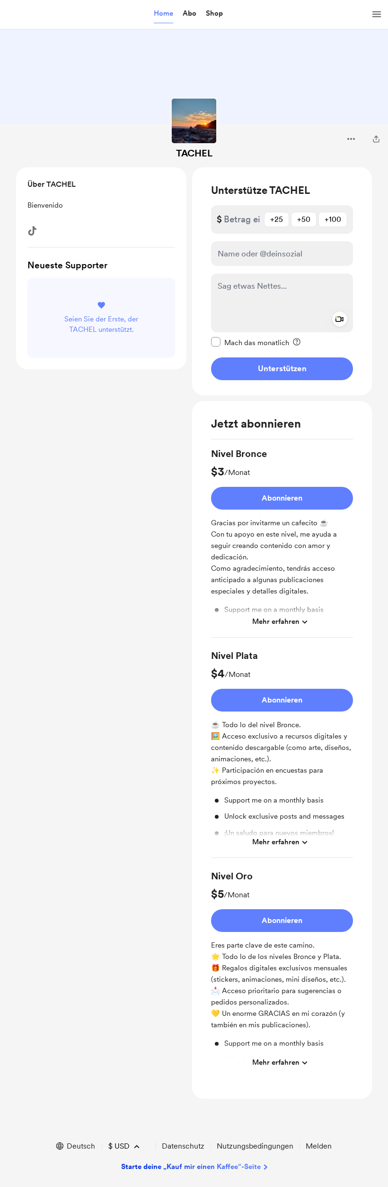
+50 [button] (303, 219)
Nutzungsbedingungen (255, 1145)
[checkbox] (250, 342)
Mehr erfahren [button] (276, 621)
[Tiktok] (32, 231)
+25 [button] (276, 219)
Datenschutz (183, 1145)
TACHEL (194, 153)
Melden (319, 1145)
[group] (282, 542)
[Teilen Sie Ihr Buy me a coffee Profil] (376, 138)
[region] (282, 281)
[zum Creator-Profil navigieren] (194, 121)
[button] (163, 13)
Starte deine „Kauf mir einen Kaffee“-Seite (191, 1166)
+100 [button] (333, 219)
